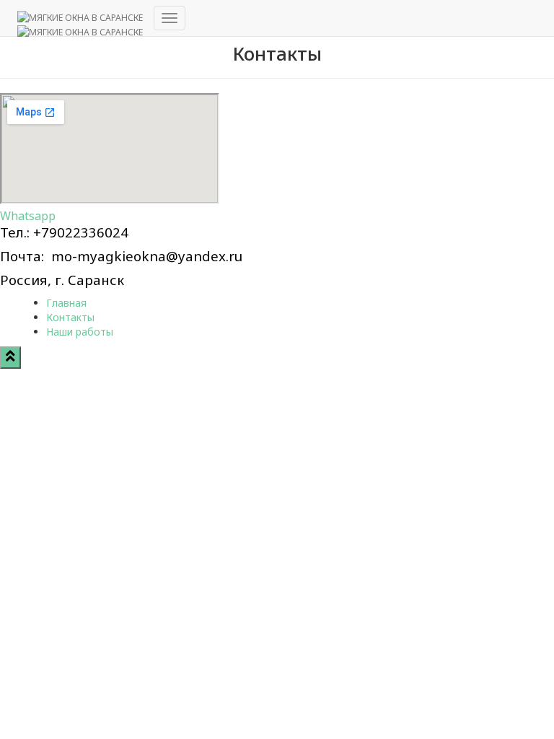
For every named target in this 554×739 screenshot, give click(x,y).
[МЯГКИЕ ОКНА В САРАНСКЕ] (80, 18)
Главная (66, 303)
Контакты (70, 317)
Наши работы (79, 331)
